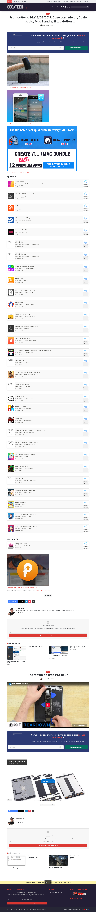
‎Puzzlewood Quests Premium (25, 490)
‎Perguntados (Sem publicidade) (25, 454)
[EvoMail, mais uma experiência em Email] (16, 653)
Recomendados (77, 1)
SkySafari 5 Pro (20, 242)
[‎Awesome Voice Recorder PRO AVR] (11, 331)
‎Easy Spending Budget (22, 338)
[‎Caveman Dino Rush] (11, 471)
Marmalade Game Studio (30, 444)
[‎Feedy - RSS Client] (11, 548)
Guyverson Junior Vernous (31, 196)
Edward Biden (27, 408)
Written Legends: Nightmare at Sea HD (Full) (30, 430)
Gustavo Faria (45, 25)
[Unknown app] (11, 210)
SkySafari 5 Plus (20, 254)
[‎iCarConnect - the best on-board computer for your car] (11, 355)
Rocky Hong (27, 362)
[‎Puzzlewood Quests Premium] (11, 495)
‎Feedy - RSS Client (21, 544)
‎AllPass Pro (19, 302)
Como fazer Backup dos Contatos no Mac (58, 656)
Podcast (49, 1)
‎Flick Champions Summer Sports (26, 527)
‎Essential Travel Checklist (23, 314)
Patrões (43, 7)
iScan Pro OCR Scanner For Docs (25, 194)
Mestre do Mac (61, 1)
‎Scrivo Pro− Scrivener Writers (25, 290)
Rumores (55, 1)
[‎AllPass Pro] (11, 307)
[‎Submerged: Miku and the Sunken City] (11, 377)
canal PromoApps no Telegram (42, 590)
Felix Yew (26, 280)
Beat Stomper (20, 360)
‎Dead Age (18, 418)
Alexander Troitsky (29, 304)
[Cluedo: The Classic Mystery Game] (11, 445)
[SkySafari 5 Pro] (11, 242)
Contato (49, 7)
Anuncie (37, 7)
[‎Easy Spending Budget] (11, 343)
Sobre (31, 7)
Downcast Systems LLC (30, 492)
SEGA (25, 504)
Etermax (26, 456)
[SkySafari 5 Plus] (11, 254)
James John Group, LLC (30, 352)
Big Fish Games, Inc (29, 432)
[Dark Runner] (11, 479)
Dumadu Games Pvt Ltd (30, 480)
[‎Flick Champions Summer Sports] (11, 531)
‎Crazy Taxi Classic (21, 502)
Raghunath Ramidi (29, 268)
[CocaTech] (17, 7)
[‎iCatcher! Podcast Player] (11, 223)
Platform (26, 232)
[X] (20, 613)
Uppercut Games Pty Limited (31, 374)
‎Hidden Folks (19, 396)
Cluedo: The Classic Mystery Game (26, 442)
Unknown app (20, 206)
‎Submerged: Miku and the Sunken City (28, 372)
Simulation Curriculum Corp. (31, 244)
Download (86, 184)
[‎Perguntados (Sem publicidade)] (11, 459)
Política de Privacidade (69, 909)
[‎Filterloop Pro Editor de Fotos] (11, 235)
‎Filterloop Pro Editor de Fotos (25, 230)
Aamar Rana (27, 386)
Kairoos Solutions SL (29, 292)
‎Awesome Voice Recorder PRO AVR (26, 326)
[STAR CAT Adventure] (11, 385)
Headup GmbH (28, 420)
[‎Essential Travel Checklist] (11, 319)
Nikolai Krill (27, 546)
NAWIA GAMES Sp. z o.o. (30, 516)
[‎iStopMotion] (11, 186)
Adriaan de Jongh (28, 398)
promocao (48, 595)
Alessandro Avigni (28, 468)
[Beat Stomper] (11, 360)
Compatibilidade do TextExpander (37, 646)
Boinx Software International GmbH (33, 184)
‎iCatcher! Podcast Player (23, 218)
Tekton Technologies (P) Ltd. (31, 340)
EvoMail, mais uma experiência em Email (16, 662)
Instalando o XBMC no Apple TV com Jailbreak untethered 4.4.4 (79, 647)
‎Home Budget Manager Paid (24, 266)
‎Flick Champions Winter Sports (25, 514)
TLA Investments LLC (29, 316)
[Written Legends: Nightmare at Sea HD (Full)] (11, 434)
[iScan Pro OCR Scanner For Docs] (11, 198)
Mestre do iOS (69, 1)
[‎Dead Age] (11, 423)
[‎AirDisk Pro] (11, 283)
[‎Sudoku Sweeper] (11, 411)
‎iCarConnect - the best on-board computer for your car (33, 350)
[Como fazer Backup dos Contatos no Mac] (58, 650)
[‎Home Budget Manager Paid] (11, 271)
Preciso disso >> (76, 48)
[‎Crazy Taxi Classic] (11, 507)
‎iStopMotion (19, 182)
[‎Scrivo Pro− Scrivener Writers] (11, 295)
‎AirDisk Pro (19, 278)
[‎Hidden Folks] (11, 401)
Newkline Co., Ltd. (28, 328)
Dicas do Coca (85, 1)
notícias (48, 14)
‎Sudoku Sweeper (20, 406)
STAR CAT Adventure (22, 384)
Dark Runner (19, 478)
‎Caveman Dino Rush (21, 466)
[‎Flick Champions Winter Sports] (11, 519)
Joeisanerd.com (28, 220)
